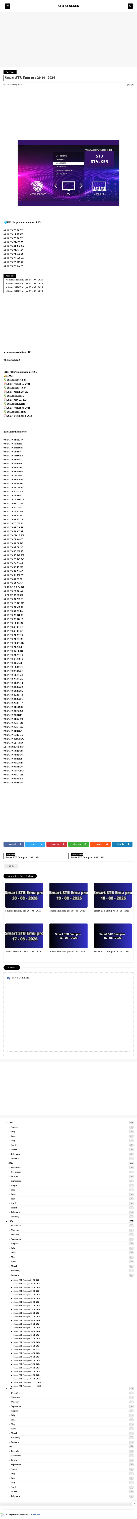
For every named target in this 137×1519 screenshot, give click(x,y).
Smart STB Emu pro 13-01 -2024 (27, 1342)
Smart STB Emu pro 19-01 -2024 (27, 1324)
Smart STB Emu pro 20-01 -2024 (27, 1320)
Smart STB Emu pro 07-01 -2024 (27, 1364)
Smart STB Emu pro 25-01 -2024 (27, 1302)
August (14, 1127)
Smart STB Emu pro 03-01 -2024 (27, 1379)
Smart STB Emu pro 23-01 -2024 (27, 1309)
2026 (11, 1122)
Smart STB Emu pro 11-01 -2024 (27, 1350)
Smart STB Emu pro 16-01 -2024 (27, 1331)
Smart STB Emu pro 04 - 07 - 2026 (25, 279)
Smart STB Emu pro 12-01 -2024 (27, 1346)
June (13, 1136)
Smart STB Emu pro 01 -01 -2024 (27, 1386)
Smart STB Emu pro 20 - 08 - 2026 (23, 911)
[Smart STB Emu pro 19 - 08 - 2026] (68, 895)
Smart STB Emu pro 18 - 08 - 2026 (111, 911)
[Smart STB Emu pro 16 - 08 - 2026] (68, 935)
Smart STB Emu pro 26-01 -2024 (27, 1298)
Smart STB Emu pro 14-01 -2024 (27, 1339)
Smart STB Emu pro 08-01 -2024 (27, 1360)
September (16, 1181)
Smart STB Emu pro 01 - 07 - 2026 (25, 291)
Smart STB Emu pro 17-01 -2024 (27, 1328)
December (16, 1167)
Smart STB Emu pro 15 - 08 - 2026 (111, 951)
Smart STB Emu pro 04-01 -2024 (27, 1375)
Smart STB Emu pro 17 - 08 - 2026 (23, 951)
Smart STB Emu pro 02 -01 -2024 (27, 1382)
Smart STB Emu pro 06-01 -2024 (27, 1368)
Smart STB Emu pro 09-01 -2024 (27, 1357)
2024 (11, 1221)
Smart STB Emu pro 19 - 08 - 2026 (67, 911)
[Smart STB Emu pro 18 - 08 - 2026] (113, 895)
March (14, 1149)
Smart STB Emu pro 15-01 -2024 (27, 1335)
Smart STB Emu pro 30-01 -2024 (27, 1284)
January (15, 1158)
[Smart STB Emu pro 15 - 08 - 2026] (113, 935)
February (15, 1154)
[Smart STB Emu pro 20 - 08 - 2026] (24, 895)
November (16, 1172)
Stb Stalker (34, 1514)
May (13, 1140)
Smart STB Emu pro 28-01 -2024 (27, 1291)
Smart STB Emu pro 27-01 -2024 (27, 1295)
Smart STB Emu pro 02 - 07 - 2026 (25, 287)
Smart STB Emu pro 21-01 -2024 (27, 1317)
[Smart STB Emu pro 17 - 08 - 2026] (24, 935)
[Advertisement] (68, 41)
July (13, 1131)
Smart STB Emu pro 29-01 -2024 (27, 1287)
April (13, 1145)
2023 (11, 1388)
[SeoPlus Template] (2, 1515)
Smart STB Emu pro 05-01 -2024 (27, 1371)
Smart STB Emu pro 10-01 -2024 (27, 1353)
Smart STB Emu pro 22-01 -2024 (27, 1313)
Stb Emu (10, 72)
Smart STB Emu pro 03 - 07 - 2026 (25, 283)
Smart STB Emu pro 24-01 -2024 (27, 1306)
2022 (11, 1446)
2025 (11, 1163)
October (15, 1176)
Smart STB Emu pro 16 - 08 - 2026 (67, 951)
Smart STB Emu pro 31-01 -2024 (27, 1280)
